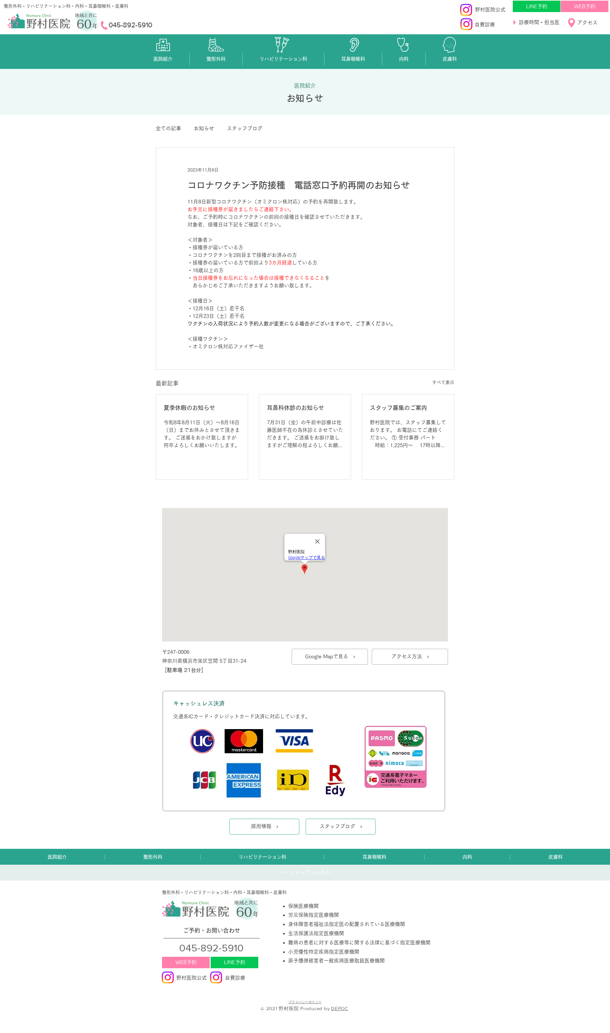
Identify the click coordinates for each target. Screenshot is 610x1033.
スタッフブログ (244, 128)
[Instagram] (466, 10)
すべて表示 (443, 382)
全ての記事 (168, 128)
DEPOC (339, 1008)
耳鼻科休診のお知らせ (295, 408)
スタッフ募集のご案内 (398, 408)
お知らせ (204, 128)
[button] (163, 59)
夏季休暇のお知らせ (189, 408)
